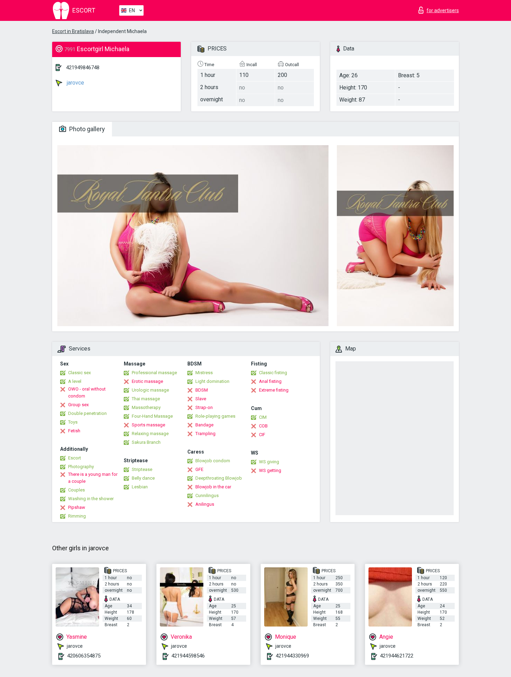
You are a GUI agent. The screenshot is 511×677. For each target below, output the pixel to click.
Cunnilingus (207, 495)
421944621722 (396, 656)
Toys (73, 422)
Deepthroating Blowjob (218, 478)
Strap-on (204, 407)
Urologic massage (150, 390)
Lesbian (140, 486)
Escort (74, 457)
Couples (76, 490)
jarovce (74, 82)
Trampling (205, 433)
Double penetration (87, 413)
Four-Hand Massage (152, 416)
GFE (199, 469)
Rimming (77, 516)
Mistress (204, 372)
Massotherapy (146, 407)
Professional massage (154, 372)
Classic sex (79, 372)
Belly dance (143, 478)
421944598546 (188, 656)
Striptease (142, 469)
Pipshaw (76, 507)
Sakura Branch (146, 442)
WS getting (270, 470)
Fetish (74, 430)
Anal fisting (270, 381)
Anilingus (204, 504)
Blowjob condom (212, 460)
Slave (200, 398)
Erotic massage (147, 381)
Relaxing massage (150, 433)
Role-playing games (215, 416)
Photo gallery (86, 129)
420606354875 (83, 656)
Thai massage (146, 398)
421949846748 (82, 67)
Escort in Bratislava (73, 31)
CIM (263, 417)
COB (263, 425)
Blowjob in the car (213, 486)
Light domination (212, 381)
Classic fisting (273, 372)
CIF (262, 434)
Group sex (78, 404)
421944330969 (292, 656)
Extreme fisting (274, 390)
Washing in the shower (91, 498)
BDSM (201, 390)
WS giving (269, 461)
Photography (81, 466)
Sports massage (148, 424)
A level (74, 381)
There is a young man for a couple (92, 478)
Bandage (204, 424)
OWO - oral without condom (87, 392)
